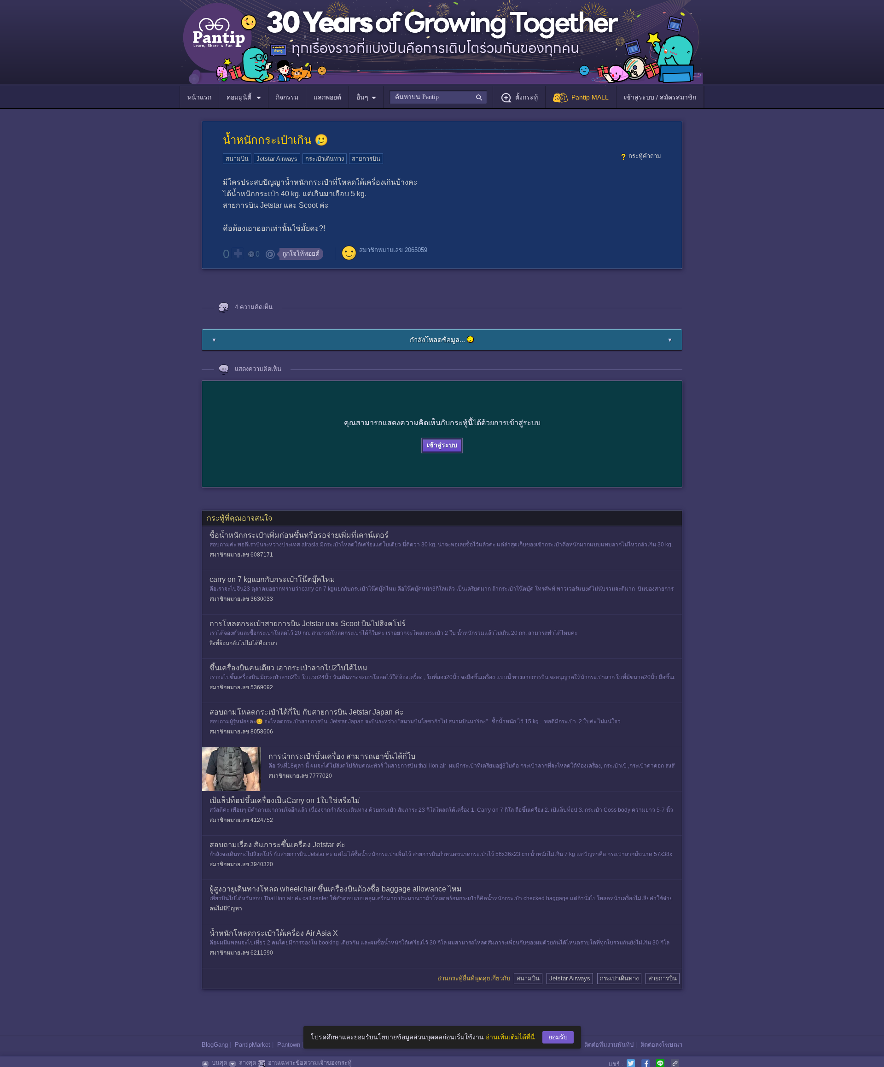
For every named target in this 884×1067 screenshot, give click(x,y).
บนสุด (219, 1062)
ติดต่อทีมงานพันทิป (609, 1044)
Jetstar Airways (276, 158)
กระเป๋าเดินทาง (324, 158)
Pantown (288, 1044)
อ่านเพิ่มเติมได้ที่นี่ (510, 1037)
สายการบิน (366, 158)
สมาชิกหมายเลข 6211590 (241, 953)
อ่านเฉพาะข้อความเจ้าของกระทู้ (310, 1062)
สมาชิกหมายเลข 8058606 (241, 731)
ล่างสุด (247, 1062)
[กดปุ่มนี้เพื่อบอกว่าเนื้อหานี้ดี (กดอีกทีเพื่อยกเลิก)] (237, 253)
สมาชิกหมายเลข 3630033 (241, 599)
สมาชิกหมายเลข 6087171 (241, 554)
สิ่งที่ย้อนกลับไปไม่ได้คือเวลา (243, 643)
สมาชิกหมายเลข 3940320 (241, 864)
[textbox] (438, 97)
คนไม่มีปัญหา (225, 908)
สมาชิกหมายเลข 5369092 (241, 687)
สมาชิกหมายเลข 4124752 (241, 820)
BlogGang (215, 1044)
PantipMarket (252, 1044)
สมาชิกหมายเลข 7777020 (300, 776)
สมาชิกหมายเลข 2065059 (393, 249)
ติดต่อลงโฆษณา (661, 1044)
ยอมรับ (558, 1037)
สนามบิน (237, 158)
